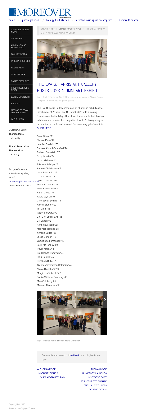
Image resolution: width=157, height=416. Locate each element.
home (12, 20)
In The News (17, 119)
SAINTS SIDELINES (20, 81)
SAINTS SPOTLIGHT (20, 96)
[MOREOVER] (40, 12)
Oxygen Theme (27, 408)
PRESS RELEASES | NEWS (20, 88)
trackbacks (75, 355)
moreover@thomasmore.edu (24, 181)
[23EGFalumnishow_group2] (58, 299)
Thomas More (49, 340)
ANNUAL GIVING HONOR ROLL (18, 46)
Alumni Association (19, 146)
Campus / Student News (70, 28)
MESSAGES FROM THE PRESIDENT (19, 111)
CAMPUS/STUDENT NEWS (20, 30)
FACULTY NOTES (19, 54)
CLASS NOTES (18, 74)
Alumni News (96, 96)
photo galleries (30, 20)
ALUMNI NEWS (18, 67)
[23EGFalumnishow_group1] (93, 299)
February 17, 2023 (58, 96)
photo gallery (68, 100)
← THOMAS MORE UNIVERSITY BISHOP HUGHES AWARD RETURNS (51, 373)
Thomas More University (68, 340)
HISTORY (15, 103)
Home (52, 28)
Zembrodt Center (128, 20)
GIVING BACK (17, 38)
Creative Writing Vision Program (94, 20)
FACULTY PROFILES (20, 61)
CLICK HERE (44, 128)
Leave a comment (78, 96)
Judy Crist (42, 96)
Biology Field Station (57, 20)
